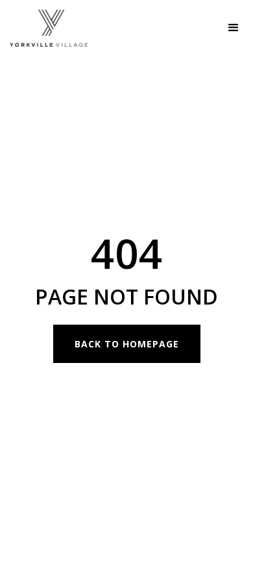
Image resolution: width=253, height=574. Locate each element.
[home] (44, 28)
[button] (233, 27)
